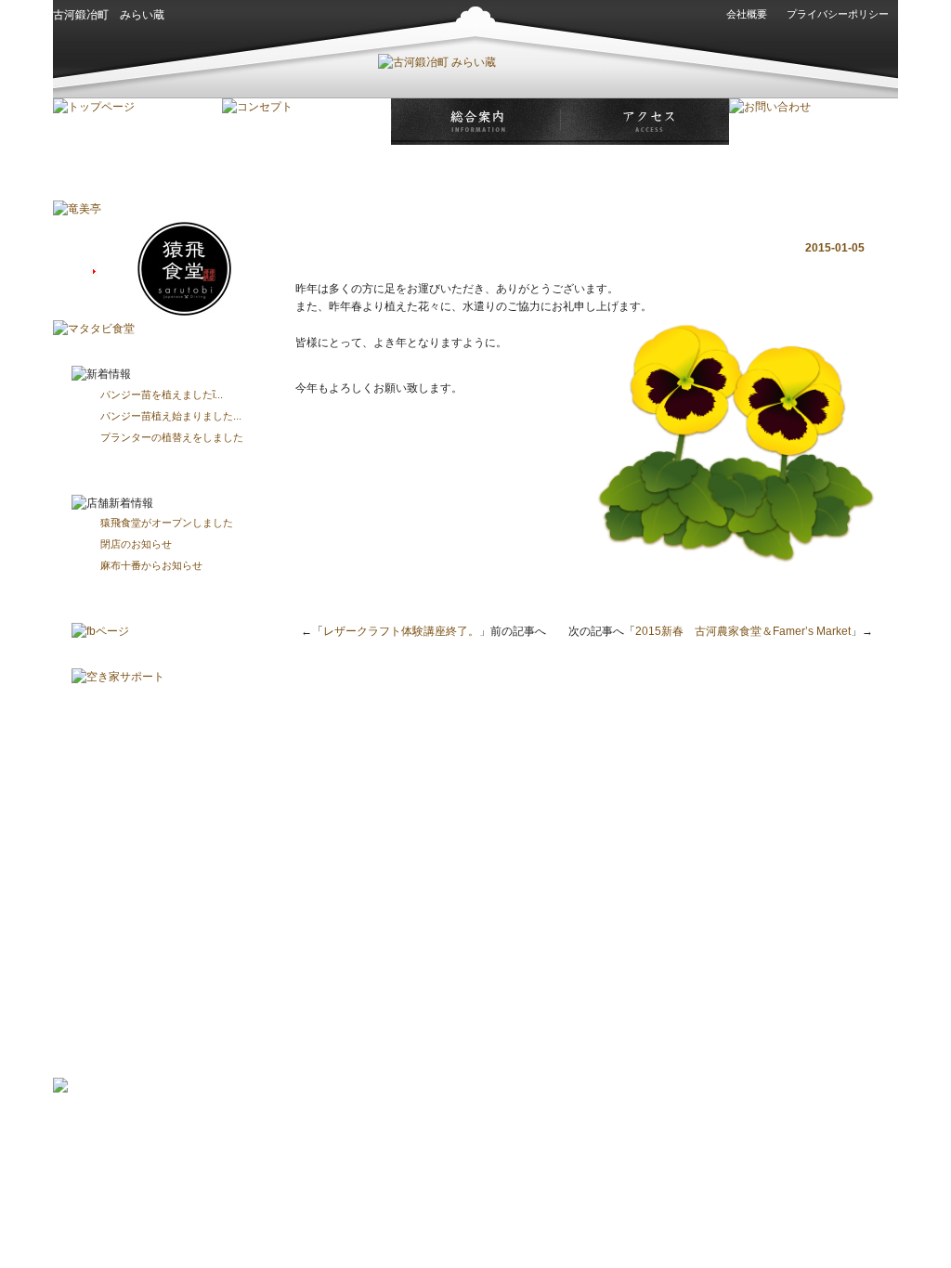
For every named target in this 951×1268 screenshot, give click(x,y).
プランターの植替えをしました (171, 437)
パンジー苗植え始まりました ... (170, 415)
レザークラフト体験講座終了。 (401, 631)
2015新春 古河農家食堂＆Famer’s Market (743, 631)
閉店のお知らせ (136, 544)
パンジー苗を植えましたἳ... (161, 394)
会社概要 (746, 13)
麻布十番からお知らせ (151, 565)
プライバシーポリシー (838, 13)
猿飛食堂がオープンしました (166, 522)
